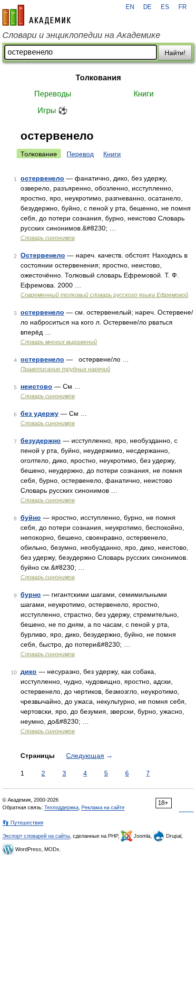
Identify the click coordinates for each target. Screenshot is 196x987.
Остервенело (42, 255)
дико (28, 671)
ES (165, 7)
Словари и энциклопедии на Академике (81, 35)
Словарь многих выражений (58, 342)
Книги (144, 94)
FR (182, 7)
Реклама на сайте (103, 807)
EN (130, 7)
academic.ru (36, 15)
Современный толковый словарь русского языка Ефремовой (104, 295)
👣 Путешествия (22, 822)
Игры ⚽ (53, 110)
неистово (36, 386)
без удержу (39, 413)
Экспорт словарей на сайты (36, 836)
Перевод (80, 154)
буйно (30, 517)
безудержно (40, 440)
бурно (30, 594)
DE (147, 7)
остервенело (42, 178)
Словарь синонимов (47, 238)
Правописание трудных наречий (65, 369)
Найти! (175, 53)
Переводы (52, 94)
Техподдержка (61, 807)
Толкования (98, 78)
